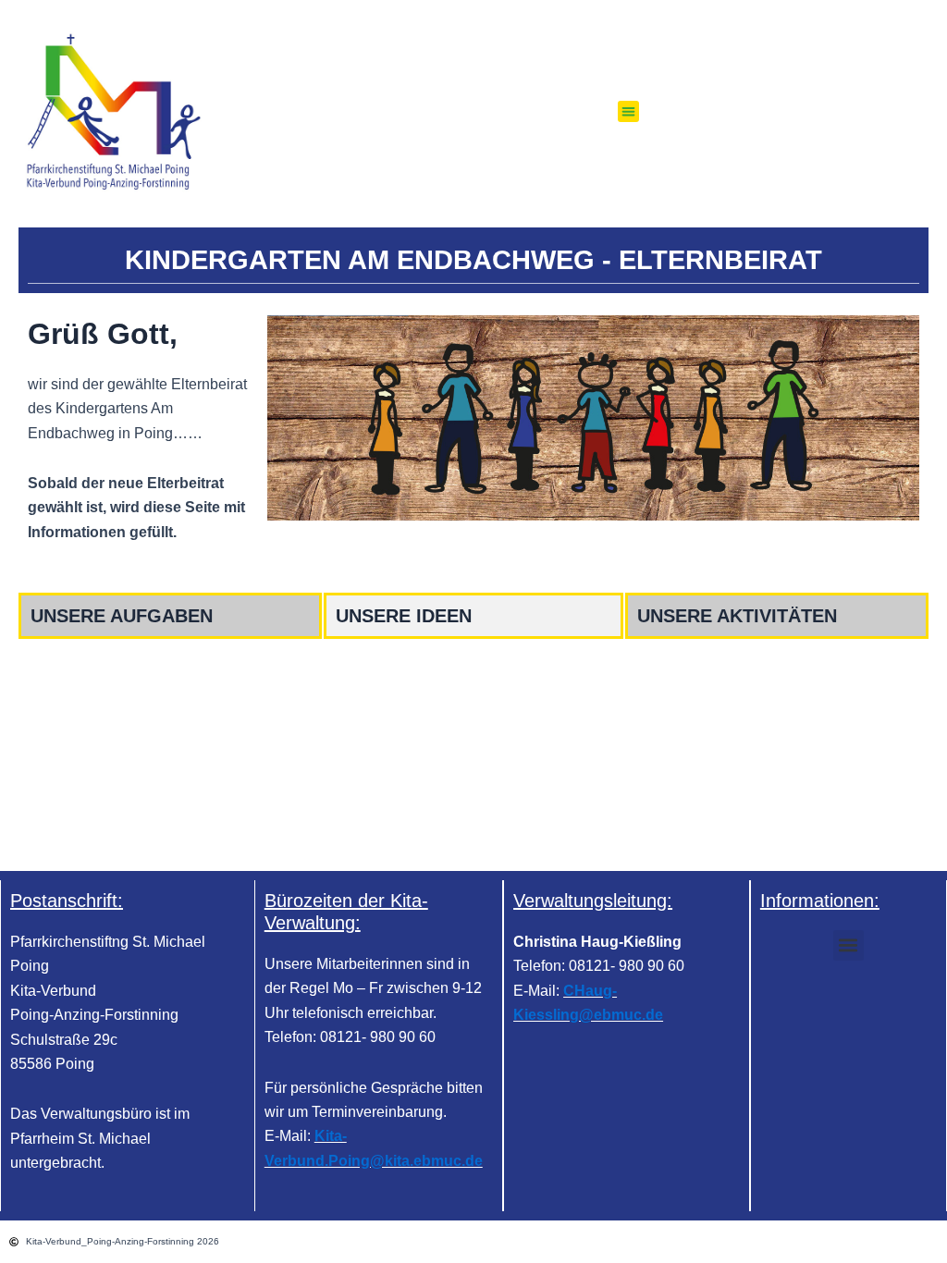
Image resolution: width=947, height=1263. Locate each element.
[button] (628, 111)
